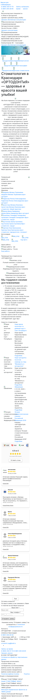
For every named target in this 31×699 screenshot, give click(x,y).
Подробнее (18, 355)
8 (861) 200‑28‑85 (7, 9)
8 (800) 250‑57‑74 (7, 6)
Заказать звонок (26, 8)
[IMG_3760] (26, 237)
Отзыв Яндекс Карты (8, 505)
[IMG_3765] (15, 240)
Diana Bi (10, 489)
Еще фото (24, 240)
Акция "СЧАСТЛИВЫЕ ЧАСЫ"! (11, 681)
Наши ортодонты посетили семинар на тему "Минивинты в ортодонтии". (20, 362)
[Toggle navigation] (3, 11)
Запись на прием (19, 8)
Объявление (19, 387)
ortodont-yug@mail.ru (8, 643)
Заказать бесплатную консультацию (13, 20)
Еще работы (5, 251)
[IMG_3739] (5, 237)
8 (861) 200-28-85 (7, 635)
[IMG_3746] (5, 240)
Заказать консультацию (9, 30)
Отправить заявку (8, 619)
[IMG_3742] (15, 236)
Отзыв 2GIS (6, 483)
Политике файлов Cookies (10, 674)
